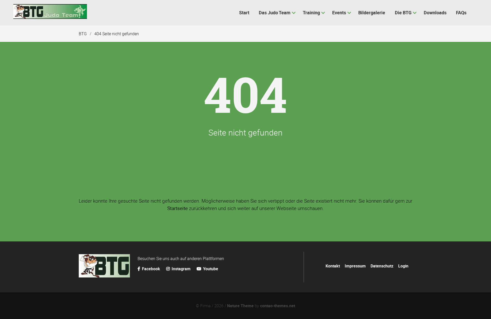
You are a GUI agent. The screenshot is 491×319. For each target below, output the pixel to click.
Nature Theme (240, 306)
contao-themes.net (277, 306)
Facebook (151, 269)
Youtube (210, 269)
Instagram (181, 269)
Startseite (177, 208)
